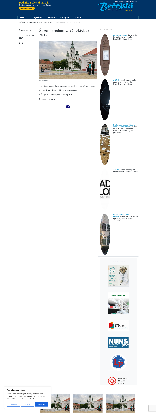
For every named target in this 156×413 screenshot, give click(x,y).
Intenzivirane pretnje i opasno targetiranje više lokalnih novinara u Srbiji (124, 82)
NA (68, 107)
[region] (27, 397)
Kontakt (127, 1)
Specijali (38, 17)
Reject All (27, 404)
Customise (14, 404)
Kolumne (52, 17)
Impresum (121, 1)
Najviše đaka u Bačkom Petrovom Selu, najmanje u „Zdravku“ (125, 217)
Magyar (65, 17)
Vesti (22, 17)
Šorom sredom (50, 22)
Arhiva (116, 1)
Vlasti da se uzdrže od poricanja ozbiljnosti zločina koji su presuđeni (125, 128)
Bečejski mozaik (26, 22)
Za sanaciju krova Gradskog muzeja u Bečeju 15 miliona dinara (125, 37)
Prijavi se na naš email (26, 8)
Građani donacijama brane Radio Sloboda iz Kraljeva (125, 171)
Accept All (41, 404)
